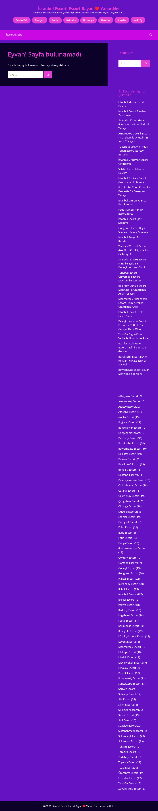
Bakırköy (71, 20)
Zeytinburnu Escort (129, 788)
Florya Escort (126, 543)
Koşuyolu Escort (127, 631)
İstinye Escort (126, 605)
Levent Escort (126, 641)
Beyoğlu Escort (127, 469)
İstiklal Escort (126, 599)
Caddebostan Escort (130, 485)
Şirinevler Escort (128, 710)
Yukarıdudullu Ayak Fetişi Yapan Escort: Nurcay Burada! (133, 150)
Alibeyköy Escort (128, 396)
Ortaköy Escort (127, 668)
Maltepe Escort (127, 652)
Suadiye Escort (127, 725)
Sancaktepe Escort (129, 683)
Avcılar (55, 20)
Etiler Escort (125, 527)
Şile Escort (124, 699)
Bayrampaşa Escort (129, 448)
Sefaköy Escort (127, 694)
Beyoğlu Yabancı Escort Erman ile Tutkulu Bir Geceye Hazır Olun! (132, 325)
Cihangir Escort (127, 506)
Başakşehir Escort (128, 443)
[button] (150, 35)
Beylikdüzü (21, 20)
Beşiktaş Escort (127, 454)
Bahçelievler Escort (129, 427)
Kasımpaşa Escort (128, 626)
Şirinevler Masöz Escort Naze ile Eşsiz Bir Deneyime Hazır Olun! (132, 263)
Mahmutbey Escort (129, 647)
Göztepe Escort (127, 563)
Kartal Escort (125, 620)
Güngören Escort (128, 573)
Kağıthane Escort (128, 615)
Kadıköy (138, 20)
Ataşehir (122, 20)
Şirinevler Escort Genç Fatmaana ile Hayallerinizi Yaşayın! (133, 124)
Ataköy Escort (126, 406)
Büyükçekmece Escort (131, 480)
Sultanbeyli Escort (128, 736)
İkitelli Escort (125, 589)
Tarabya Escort (127, 752)
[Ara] (48, 74)
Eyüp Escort (125, 532)
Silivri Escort (125, 704)
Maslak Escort (126, 657)
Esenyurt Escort (127, 522)
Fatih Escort (125, 538)
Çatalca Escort (126, 490)
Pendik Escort (126, 673)
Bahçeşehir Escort (129, 433)
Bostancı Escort (127, 475)
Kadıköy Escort (127, 610)
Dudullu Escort (127, 511)
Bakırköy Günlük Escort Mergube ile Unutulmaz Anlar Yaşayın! (132, 289)
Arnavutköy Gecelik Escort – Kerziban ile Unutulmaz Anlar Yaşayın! (134, 137)
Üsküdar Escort (127, 778)
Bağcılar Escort (127, 422)
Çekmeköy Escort (128, 496)
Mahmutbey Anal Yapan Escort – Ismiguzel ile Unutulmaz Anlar (132, 302)
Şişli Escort (124, 720)
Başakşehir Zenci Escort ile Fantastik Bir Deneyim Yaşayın (134, 191)
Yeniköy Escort (127, 783)
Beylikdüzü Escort (128, 464)
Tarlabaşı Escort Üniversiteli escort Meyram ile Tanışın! (129, 276)
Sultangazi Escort (128, 741)
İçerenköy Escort (128, 584)
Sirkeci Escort (126, 715)
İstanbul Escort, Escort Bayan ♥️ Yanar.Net (79, 8)
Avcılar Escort (126, 417)
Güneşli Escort (126, 568)
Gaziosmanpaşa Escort (131, 548)
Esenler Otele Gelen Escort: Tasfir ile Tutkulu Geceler (132, 347)
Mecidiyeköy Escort (129, 662)
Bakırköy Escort (127, 438)
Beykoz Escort (126, 459)
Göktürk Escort (127, 557)
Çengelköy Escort (128, 501)
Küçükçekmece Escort (131, 636)
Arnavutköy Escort (129, 401)
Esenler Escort (126, 517)
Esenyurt (39, 20)
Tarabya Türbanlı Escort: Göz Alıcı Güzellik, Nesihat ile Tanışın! (133, 250)
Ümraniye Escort (128, 773)
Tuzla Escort (125, 767)
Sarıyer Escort (126, 689)
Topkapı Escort (127, 762)
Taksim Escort (126, 746)
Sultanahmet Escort (130, 731)
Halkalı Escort (126, 578)
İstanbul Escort (14, 34)
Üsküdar (105, 20)
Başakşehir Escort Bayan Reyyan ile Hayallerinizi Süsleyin (133, 360)
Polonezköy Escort (129, 678)
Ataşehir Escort (127, 412)
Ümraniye (88, 20)
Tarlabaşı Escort (127, 757)
